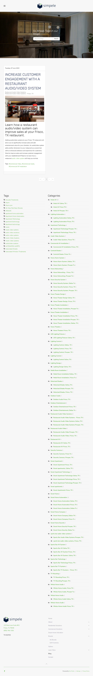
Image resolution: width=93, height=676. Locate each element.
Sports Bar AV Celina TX (61, 548)
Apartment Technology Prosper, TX (64, 229)
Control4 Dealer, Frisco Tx (61, 254)
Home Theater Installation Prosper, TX (66, 319)
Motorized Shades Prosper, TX (63, 388)
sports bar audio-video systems (61, 534)
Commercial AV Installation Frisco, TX (65, 247)
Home (50, 618)
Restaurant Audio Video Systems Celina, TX (67, 421)
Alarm (7, 203)
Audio (7, 227)
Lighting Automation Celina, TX (63, 218)
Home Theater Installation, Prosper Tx (65, 309)
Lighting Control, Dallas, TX (62, 345)
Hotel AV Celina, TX (59, 203)
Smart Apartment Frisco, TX (62, 465)
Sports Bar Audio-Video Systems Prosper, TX (68, 537)
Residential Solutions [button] (55, 625)
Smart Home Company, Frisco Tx (63, 519)
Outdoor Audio (55, 396)
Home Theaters (56, 327)
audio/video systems (12, 243)
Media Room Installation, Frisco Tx (64, 378)
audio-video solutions (12, 232)
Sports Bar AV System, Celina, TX (64, 555)
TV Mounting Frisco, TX (61, 577)
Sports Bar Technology (58, 559)
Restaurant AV (55, 439)
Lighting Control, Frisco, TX (62, 349)
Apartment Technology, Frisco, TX (64, 232)
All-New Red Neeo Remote (14, 208)
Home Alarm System (57, 258)
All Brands (53, 640)
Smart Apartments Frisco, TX (62, 490)
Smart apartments (56, 486)
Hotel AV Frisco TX (59, 207)
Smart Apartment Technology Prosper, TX (67, 483)
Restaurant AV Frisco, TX (61, 447)
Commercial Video (15, 164)
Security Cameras (56, 450)
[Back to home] (46, 6)
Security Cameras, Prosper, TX (63, 457)
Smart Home (55, 494)
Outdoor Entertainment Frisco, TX (64, 407)
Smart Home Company (58, 512)
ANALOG (8, 211)
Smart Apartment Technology (60, 472)
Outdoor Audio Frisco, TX (61, 399)
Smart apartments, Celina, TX (62, 468)
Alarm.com (9, 205)
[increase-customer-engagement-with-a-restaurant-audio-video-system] (24, 109)
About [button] (50, 622)
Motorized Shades (56, 381)
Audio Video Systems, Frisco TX (63, 240)
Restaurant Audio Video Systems (15, 92)
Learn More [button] (51, 650)
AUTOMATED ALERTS (13, 246)
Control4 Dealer (56, 251)
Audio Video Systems (58, 236)
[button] (4, 6)
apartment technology (12, 222)
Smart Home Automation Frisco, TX (65, 505)
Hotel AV (54, 200)
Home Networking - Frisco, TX (63, 272)
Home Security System (58, 280)
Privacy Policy (85, 671)
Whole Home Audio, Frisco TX (63, 588)
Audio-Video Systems (12, 238)
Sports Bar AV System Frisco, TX (64, 552)
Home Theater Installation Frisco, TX (65, 316)
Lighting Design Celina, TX (61, 367)
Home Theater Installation (59, 305)
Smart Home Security (57, 523)
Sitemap (78, 671)
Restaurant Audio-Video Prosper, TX (65, 432)
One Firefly (71, 671)
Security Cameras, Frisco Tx (62, 454)
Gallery (50, 646)
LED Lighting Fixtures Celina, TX (63, 338)
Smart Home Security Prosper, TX (64, 526)
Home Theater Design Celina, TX (63, 298)
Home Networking (56, 269)
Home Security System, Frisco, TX (64, 287)
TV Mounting (55, 574)
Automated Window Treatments (16, 252)
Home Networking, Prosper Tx (63, 276)
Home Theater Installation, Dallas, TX (65, 323)
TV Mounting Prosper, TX (61, 581)
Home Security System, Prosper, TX (64, 290)
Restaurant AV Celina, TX (61, 443)
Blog (49, 653)
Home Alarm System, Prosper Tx (64, 265)
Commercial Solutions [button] (55, 629)
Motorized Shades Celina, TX (62, 385)
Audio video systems (12, 230)
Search (56, 39)
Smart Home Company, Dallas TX (64, 515)
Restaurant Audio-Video (58, 428)
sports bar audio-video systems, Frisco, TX (67, 541)
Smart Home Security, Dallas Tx (63, 530)
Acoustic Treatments (12, 200)
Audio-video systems (12, 241)
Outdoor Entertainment (58, 403)
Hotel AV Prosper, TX (60, 211)
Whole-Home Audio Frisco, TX (63, 606)
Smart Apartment (56, 461)
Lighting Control (56, 341)
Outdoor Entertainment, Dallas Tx (64, 410)
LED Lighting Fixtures (58, 334)
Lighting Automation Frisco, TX (63, 221)
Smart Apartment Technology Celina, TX (66, 476)
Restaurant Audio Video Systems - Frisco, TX (19, 93)
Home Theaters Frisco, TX (61, 330)
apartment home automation (14, 213)
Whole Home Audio (57, 584)
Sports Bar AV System (58, 545)
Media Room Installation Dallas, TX (65, 374)
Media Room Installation (58, 370)
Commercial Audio (28, 164)
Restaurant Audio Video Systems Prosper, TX (68, 425)
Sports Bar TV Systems (58, 566)
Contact (50, 657)
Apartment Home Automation (15, 216)
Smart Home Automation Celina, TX (65, 501)
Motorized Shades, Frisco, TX (62, 392)
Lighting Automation (57, 214)
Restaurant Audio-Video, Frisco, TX (64, 436)
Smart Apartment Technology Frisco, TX (66, 479)
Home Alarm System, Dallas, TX (63, 261)
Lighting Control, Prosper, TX (62, 352)
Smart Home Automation (59, 497)
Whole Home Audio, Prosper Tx (63, 592)
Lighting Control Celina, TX (62, 359)
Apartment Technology (13, 219)
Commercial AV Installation (18, 166)
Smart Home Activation (55, 633)
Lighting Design (56, 363)
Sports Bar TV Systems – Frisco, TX (64, 570)
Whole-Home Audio (57, 603)
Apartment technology (13, 224)
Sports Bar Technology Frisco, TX (64, 563)
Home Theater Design (58, 294)
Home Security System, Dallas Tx (64, 283)
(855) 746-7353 (9, 630)
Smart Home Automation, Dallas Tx (65, 508)
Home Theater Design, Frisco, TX (64, 301)
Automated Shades (12, 249)
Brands (50, 636)
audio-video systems (12, 235)
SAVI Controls (54, 643)
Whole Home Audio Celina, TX (63, 599)
